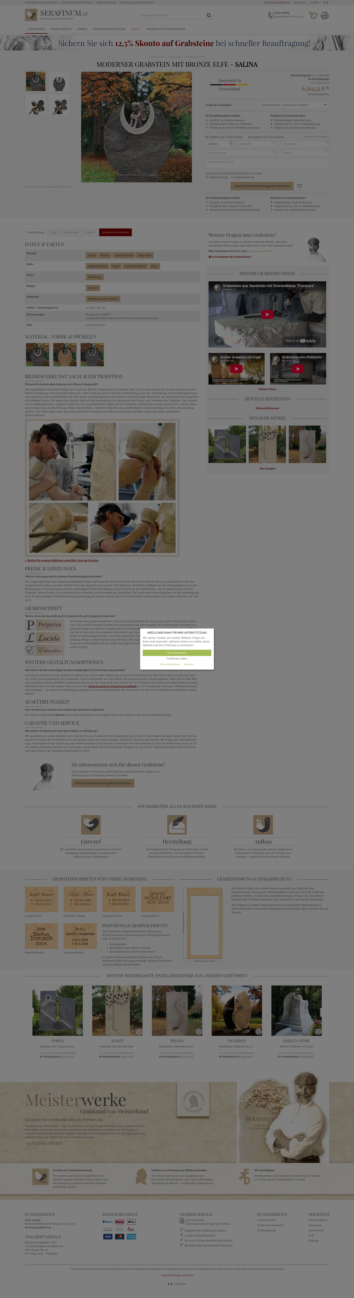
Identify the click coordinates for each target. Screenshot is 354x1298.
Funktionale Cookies (177, 659)
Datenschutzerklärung (169, 664)
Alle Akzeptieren (177, 652)
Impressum (189, 664)
